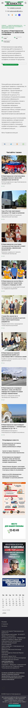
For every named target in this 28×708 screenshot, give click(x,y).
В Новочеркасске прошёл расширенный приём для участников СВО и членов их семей (14, 354)
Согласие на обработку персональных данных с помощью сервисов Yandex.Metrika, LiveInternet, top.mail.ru (13, 674)
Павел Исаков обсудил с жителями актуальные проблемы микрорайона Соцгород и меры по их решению (13, 468)
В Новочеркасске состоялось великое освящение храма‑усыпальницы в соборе (11, 445)
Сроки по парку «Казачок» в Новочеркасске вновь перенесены (13, 451)
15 (19, 601)
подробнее (10, 698)
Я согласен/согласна (14, 705)
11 (6, 601)
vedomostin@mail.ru (16, 11)
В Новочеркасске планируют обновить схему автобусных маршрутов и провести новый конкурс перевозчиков (12, 390)
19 (9, 603)
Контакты (4, 626)
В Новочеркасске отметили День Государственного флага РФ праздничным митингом (13, 178)
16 (23, 601)
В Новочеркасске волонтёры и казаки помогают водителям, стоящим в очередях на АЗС (12, 282)
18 (6, 603)
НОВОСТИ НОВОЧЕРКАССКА (10, 64)
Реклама (4, 622)
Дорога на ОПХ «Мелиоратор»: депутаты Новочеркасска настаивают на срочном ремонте (12, 476)
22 (20, 603)
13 (13, 601)
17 (3, 603)
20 (13, 603)
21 (16, 603)
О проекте (5, 624)
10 (3, 601)
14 (16, 601)
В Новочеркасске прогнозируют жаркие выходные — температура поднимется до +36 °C (14, 426)
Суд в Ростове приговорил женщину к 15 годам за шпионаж (13, 212)
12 (9, 601)
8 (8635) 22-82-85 (15, 8)
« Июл (4, 613)
